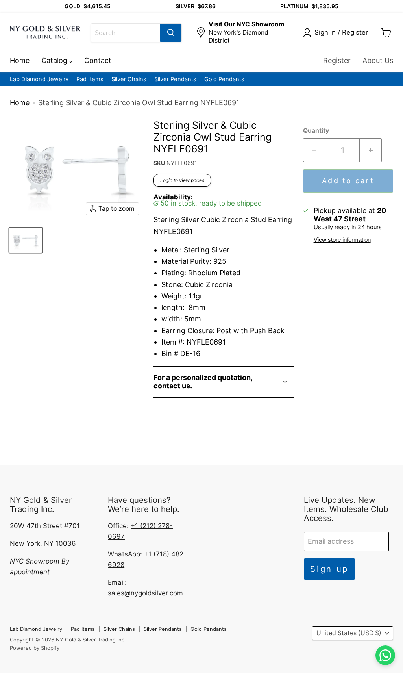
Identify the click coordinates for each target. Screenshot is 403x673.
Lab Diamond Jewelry (39, 79)
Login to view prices (182, 180)
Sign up (329, 569)
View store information (342, 240)
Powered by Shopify (34, 648)
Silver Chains (128, 79)
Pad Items (90, 79)
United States (348, 633)
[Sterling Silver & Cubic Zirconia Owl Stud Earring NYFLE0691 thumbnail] (25, 240)
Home (20, 60)
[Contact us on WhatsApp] (385, 655)
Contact (97, 60)
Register (337, 60)
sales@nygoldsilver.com (145, 593)
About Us (377, 60)
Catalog (55, 60)
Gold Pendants (224, 79)
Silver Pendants (175, 79)
